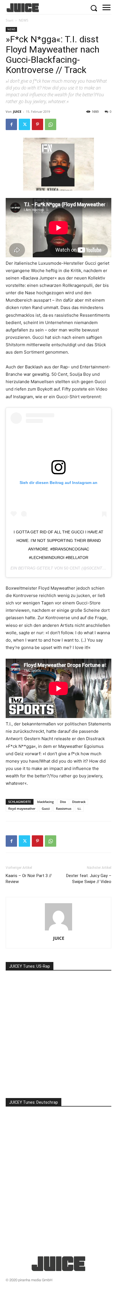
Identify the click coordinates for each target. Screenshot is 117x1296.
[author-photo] (58, 930)
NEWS (23, 20)
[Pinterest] (37, 124)
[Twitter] (24, 124)
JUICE (17, 111)
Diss (63, 802)
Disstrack (78, 802)
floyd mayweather (21, 808)
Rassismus (63, 808)
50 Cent (72, 568)
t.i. (79, 808)
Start (9, 20)
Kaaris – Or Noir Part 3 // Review (29, 878)
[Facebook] (11, 124)
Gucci (46, 808)
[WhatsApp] (50, 124)
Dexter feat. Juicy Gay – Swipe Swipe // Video (88, 878)
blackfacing (45, 802)
